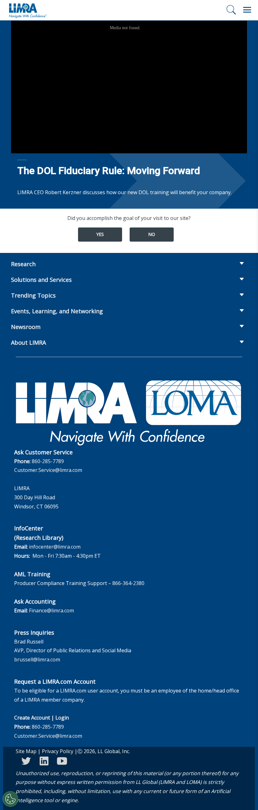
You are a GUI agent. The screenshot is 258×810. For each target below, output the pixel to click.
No (151, 234)
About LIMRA (28, 342)
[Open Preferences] (10, 799)
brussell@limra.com (37, 659)
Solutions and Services (41, 279)
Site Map (26, 751)
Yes (100, 234)
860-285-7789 (48, 461)
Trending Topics (33, 295)
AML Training (32, 574)
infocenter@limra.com (55, 546)
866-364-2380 (128, 583)
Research (23, 264)
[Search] (231, 10)
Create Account (32, 717)
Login (62, 717)
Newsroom (26, 327)
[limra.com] (27, 10)
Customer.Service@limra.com (48, 470)
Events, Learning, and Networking (57, 311)
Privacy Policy (57, 751)
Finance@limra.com (51, 610)
